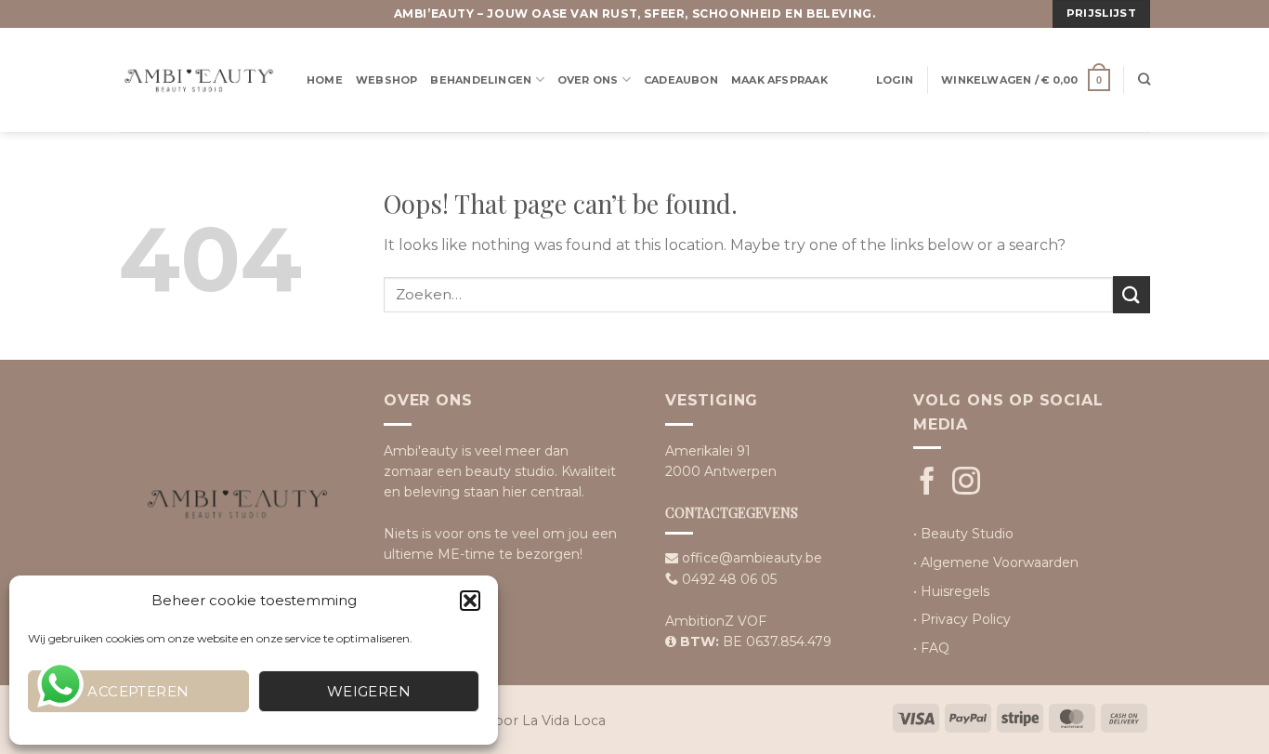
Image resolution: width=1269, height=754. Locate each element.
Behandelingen (480, 79)
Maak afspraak (779, 79)
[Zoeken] (1144, 80)
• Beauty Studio (963, 533)
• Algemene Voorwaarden (996, 562)
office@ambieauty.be (752, 557)
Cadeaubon (681, 79)
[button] (470, 600)
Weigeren (369, 691)
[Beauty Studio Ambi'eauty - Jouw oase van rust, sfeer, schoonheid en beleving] (199, 80)
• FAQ (931, 648)
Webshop (387, 79)
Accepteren (138, 691)
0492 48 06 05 (729, 579)
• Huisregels (951, 591)
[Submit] (1131, 294)
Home (325, 79)
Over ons (588, 79)
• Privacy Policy (962, 619)
